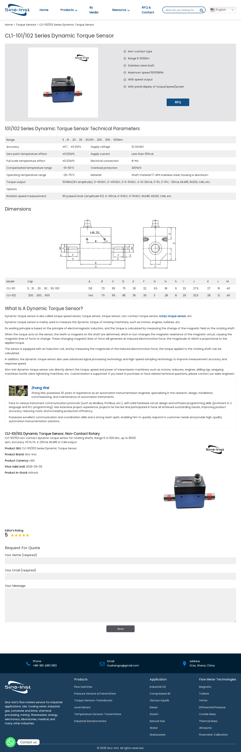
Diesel (153, 707)
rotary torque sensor (172, 316)
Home (44, 10)
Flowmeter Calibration (213, 735)
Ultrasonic (205, 728)
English (220, 9)
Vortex (203, 700)
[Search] (202, 11)
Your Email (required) (20, 570)
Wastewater (158, 735)
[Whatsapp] (10, 742)
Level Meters (82, 707)
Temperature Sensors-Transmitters (97, 714)
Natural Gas (157, 721)
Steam (154, 714)
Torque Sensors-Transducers (93, 700)
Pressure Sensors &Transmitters (95, 693)
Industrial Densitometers (90, 721)
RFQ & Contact (148, 10)
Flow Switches (83, 687)
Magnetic (205, 687)
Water (154, 728)
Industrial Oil (158, 687)
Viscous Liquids (159, 700)
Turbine (204, 693)
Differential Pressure (212, 707)
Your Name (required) (21, 555)
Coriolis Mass (207, 714)
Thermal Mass (208, 721)
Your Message (15, 586)
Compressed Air (160, 693)
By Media (93, 10)
